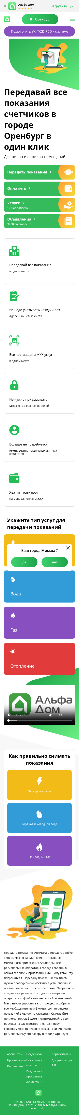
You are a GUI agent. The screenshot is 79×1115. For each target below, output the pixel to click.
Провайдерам (16, 1060)
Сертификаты (61, 1054)
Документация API (62, 1062)
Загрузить (59, 6)
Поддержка (34, 1054)
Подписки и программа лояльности (34, 1076)
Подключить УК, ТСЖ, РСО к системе (39, 31)
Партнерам (15, 1066)
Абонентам (14, 1054)
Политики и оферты (34, 1062)
